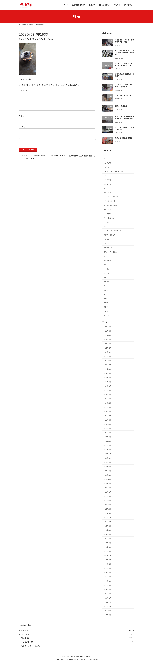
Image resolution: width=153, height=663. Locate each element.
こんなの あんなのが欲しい (113, 171)
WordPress (65, 659)
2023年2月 (107, 407)
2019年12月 (108, 517)
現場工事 (106, 273)
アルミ (106, 175)
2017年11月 (108, 602)
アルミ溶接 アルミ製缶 (123, 95)
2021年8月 (107, 466)
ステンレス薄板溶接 (110, 205)
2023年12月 (108, 386)
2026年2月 (107, 339)
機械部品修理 (108, 260)
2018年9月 (107, 564)
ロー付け (106, 222)
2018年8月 (107, 568)
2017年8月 (107, 611)
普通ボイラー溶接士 (110, 252)
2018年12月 (108, 556)
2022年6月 (107, 433)
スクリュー (107, 188)
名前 (21, 116)
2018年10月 (108, 560)
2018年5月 (107, 577)
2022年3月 (107, 441)
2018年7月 (107, 572)
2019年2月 (107, 547)
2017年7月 (107, 615)
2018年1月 (107, 594)
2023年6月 (107, 394)
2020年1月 (107, 513)
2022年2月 (107, 445)
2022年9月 (107, 420)
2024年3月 (107, 373)
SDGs (105, 159)
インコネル (107, 184)
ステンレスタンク (109, 201)
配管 (105, 277)
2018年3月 (107, 585)
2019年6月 (107, 534)
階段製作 (106, 315)
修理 (105, 226)
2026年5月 (107, 327)
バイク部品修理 (109, 218)
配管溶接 (106, 281)
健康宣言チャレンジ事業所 (112, 231)
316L (105, 155)
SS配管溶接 (107, 163)
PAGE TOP (147, 641)
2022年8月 (107, 424)
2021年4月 (107, 479)
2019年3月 (107, 543)
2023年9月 (107, 390)
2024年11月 (108, 365)
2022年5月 (107, 437)
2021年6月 (107, 471)
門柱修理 (106, 311)
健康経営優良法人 (109, 235)
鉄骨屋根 (106, 290)
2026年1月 (107, 344)
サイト (21, 138)
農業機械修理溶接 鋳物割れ (124, 138)
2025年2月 (107, 360)
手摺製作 (106, 243)
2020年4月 (107, 500)
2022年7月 (107, 428)
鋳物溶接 (106, 307)
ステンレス (107, 192)
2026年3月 (107, 335)
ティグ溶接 (107, 214)
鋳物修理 (106, 303)
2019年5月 (107, 538)
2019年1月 (107, 551)
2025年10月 (108, 352)
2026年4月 (107, 331)
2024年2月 (107, 377)
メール (22, 127)
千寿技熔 (106, 239)
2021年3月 (107, 483)
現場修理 (106, 269)
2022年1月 (107, 450)
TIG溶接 (106, 167)
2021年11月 (108, 454)
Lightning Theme (76, 659)
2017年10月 (108, 606)
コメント (23, 90)
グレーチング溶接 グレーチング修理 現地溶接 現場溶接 (124, 52)
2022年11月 (108, 416)
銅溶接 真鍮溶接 (121, 106)
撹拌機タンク (108, 247)
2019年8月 (107, 530)
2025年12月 (108, 348)
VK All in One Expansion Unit (90, 659)
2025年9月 (107, 356)
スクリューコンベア (111, 197)
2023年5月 (107, 399)
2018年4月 (107, 581)
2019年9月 (107, 526)
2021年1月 (107, 488)
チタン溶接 (107, 209)
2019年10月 (108, 522)
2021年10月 (108, 458)
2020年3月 (107, 505)
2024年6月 (107, 369)
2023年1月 (107, 411)
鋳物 (105, 298)
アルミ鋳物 (107, 180)
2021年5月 (107, 475)
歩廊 (105, 265)
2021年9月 (107, 462)
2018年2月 (107, 589)
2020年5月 (107, 496)
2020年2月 (107, 509)
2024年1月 (107, 382)
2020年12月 (108, 492)
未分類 (106, 256)
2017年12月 (108, 598)
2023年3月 (107, 403)
